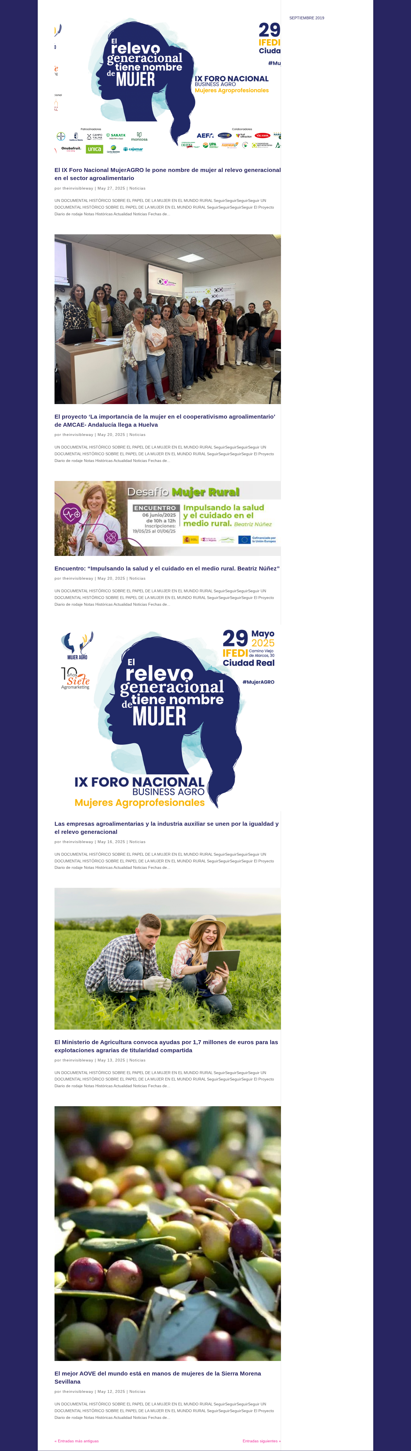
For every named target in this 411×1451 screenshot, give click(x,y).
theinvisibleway (78, 188)
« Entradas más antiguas (77, 1441)
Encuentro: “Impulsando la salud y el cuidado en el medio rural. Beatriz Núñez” (167, 568)
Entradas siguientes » (262, 1441)
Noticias (137, 188)
